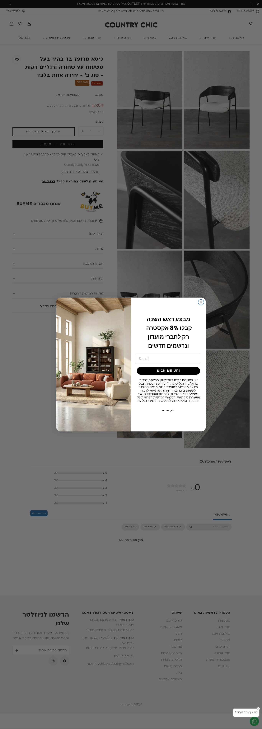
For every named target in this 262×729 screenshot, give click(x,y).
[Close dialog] (201, 302)
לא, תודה (168, 410)
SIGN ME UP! (168, 370)
